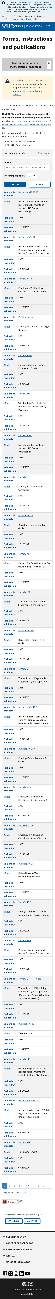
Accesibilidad (27, 1294)
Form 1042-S (24, 902)
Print (34, 1221)
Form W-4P (24, 393)
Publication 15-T (26, 863)
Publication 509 (26, 1023)
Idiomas (10, 1255)
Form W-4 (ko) (25, 825)
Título (7, 201)
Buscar (19, 26)
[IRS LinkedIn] (21, 1273)
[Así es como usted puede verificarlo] (27, 18)
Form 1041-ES (25, 355)
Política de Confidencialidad (28, 1289)
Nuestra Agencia (16, 1236)
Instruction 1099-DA (28, 1100)
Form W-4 (23, 477)
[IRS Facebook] (5, 1273)
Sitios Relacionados (18, 1262)
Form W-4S (23, 553)
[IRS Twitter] (10, 1273)
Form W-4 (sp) (25, 278)
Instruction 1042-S (27, 707)
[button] (34, 26)
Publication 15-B (26, 317)
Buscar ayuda (44, 153)
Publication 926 (26, 630)
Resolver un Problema (19, 1249)
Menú (49, 26)
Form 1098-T (24, 1142)
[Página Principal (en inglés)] (8, 25)
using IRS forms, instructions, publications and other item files (26, 125)
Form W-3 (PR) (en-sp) (29, 978)
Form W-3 (23, 668)
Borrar (39, 184)
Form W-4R (24, 1059)
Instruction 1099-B (27, 237)
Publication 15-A (26, 748)
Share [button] (16, 1221)
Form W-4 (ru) (25, 787)
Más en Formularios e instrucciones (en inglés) (25, 65)
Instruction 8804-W (28, 192)
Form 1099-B (24, 940)
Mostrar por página (14, 175)
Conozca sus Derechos (19, 1243)
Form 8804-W (25, 435)
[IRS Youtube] (27, 1273)
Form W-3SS (24, 592)
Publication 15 (25, 515)
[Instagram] (16, 1273)
